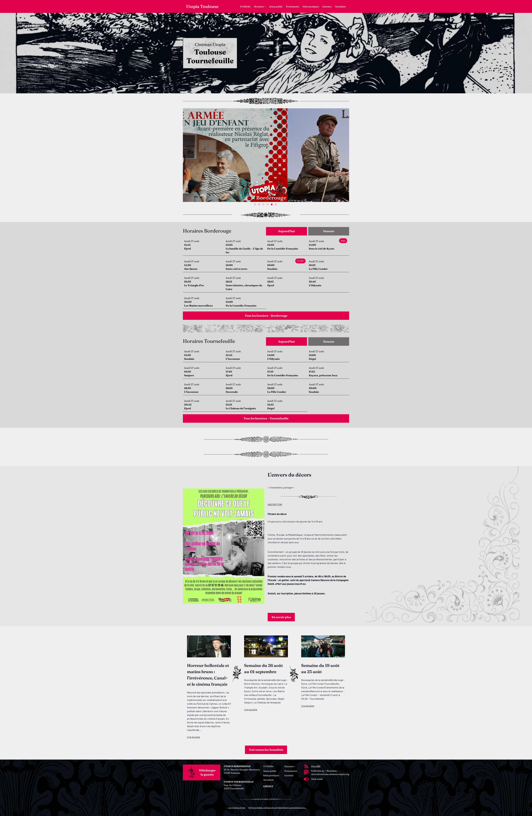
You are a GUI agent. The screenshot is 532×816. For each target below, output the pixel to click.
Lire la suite (193, 736)
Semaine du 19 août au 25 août (320, 668)
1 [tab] (255, 205)
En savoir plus (281, 617)
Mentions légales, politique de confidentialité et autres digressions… (277, 807)
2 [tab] (259, 205)
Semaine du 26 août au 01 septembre (263, 668)
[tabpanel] (266, 155)
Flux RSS (315, 766)
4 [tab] (268, 205)
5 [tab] (272, 205)
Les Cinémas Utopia (236, 807)
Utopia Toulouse (202, 6)
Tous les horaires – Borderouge (266, 315)
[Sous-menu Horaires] (265, 6)
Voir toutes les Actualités (266, 749)
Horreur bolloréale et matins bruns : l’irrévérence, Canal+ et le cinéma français (208, 675)
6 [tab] (276, 205)
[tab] (286, 231)
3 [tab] (264, 205)
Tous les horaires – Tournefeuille (266, 418)
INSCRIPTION (275, 504)
